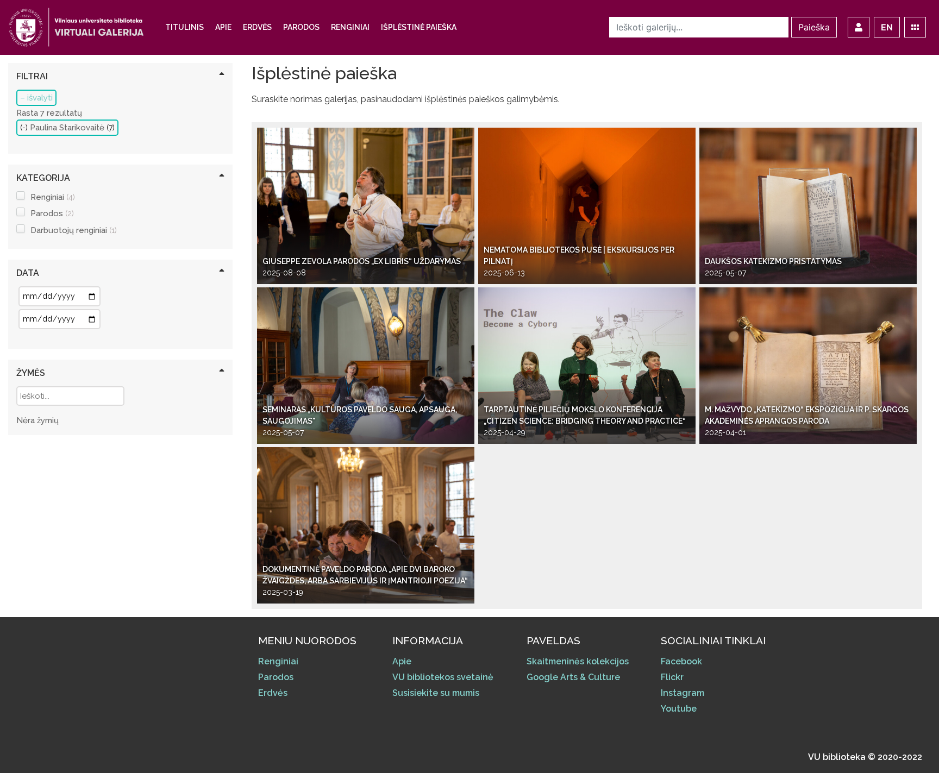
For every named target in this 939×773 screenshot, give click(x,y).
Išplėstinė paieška (418, 27)
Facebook (681, 661)
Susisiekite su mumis (435, 693)
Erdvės (257, 27)
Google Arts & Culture (573, 677)
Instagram (682, 693)
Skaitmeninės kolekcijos (578, 661)
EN (887, 27)
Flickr (672, 677)
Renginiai (350, 27)
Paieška (814, 27)
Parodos (301, 27)
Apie (223, 27)
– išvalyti (36, 98)
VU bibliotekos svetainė (442, 677)
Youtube (679, 708)
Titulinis (184, 27)
